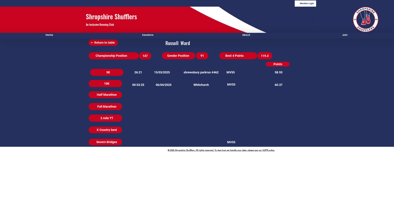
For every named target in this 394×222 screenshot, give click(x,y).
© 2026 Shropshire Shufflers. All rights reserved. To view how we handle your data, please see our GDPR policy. (221, 150)
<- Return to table (103, 42)
